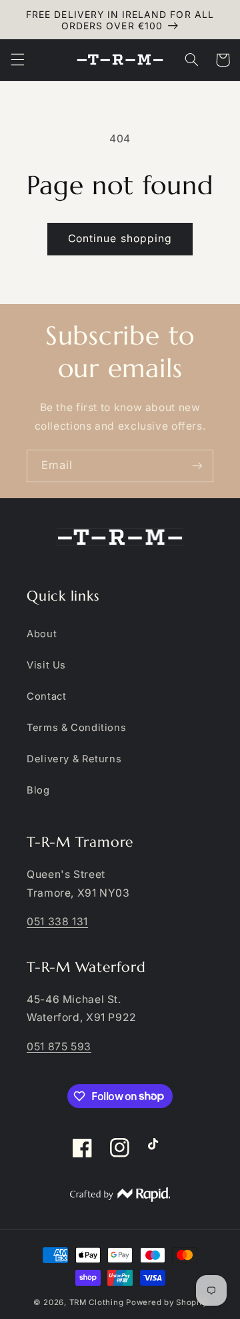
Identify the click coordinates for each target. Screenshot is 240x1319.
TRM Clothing (96, 1302)
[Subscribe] (197, 466)
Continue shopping (120, 238)
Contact (46, 696)
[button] (17, 60)
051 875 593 (59, 1046)
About (42, 634)
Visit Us (46, 665)
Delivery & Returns (74, 759)
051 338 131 (57, 921)
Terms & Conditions (76, 728)
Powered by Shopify (166, 1302)
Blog (38, 790)
